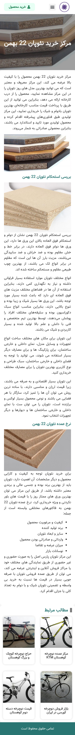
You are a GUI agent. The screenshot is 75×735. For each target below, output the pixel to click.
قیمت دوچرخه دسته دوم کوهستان (19, 710)
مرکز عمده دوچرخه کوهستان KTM (56, 655)
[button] (52, 7)
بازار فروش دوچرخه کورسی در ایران (56, 710)
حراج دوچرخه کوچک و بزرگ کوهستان (18, 655)
